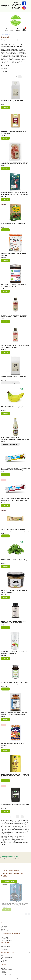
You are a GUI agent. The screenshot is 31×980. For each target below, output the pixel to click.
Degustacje (4, 926)
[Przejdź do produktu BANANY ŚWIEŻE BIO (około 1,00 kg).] (15, 396)
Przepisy (3, 929)
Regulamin (3, 958)
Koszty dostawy (5, 937)
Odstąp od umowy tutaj (7, 955)
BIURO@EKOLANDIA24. (8, 5)
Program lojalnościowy (6, 940)
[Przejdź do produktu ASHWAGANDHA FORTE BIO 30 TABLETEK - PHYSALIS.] (15, 243)
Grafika (3, 961)
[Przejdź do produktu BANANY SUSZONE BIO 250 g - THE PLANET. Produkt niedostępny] (15, 365)
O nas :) (3, 968)
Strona (11, 76)
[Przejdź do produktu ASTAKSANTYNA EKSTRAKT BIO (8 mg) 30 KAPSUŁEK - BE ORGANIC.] (15, 273)
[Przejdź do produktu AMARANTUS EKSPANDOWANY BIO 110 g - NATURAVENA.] (15, 120)
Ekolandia (5, 34)
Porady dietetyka (5, 928)
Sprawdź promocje (9, 881)
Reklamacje (4, 960)
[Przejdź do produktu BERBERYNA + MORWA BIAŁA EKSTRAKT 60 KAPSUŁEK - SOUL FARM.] (15, 641)
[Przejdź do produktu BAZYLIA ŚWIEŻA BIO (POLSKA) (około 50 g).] (15, 549)
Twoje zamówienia (5, 946)
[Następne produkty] (17, 816)
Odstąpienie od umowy (7, 957)
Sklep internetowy (14, 978)
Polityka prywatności (6, 974)
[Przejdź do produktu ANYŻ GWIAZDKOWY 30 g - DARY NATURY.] (15, 212)
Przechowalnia (4, 949)
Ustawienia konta (5, 948)
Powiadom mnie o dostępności (10, 383)
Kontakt (3, 971)
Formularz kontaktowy (6, 969)
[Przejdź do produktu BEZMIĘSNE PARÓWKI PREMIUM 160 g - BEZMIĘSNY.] (15, 732)
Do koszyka (5, 107)
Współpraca (4, 972)
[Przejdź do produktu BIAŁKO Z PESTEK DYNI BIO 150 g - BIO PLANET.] (15, 794)
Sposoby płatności (5, 938)
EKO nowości (4, 931)
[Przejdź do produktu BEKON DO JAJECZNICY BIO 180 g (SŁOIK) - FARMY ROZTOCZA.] (15, 579)
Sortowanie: (4, 68)
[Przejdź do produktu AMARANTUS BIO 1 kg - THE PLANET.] (15, 90)
